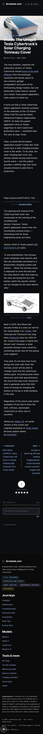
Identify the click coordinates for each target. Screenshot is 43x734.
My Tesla (5, 661)
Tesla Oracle (32, 428)
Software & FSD (8, 613)
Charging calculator (10, 677)
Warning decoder (9, 669)
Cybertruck (9, 35)
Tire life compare (9, 665)
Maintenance (7, 604)
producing (14, 337)
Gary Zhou (10, 58)
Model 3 (5, 641)
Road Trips (6, 621)
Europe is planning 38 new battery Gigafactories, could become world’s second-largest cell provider (32, 459)
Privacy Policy (10, 729)
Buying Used (7, 625)
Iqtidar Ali (19, 421)
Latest (4, 686)
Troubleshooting (9, 609)
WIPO (29, 318)
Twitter (28, 331)
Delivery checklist (9, 673)
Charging (6, 600)
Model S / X (6, 649)
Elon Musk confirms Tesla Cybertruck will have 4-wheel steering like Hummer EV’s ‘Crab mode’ (10, 458)
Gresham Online (25, 204)
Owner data (7, 682)
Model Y (5, 637)
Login (37, 502)
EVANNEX (11, 435)
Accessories (7, 617)
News (18, 35)
